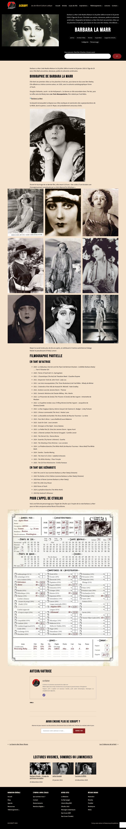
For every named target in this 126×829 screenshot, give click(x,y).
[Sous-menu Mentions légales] (44, 806)
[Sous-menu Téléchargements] (102, 5)
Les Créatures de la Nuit (107, 744)
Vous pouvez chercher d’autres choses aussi (79, 52)
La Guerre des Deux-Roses (19, 744)
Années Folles (81, 38)
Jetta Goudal (57, 776)
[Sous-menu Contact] (117, 5)
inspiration (98, 38)
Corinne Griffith (80, 776)
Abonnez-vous (79, 731)
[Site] (44, 695)
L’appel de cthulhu (110, 38)
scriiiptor (46, 680)
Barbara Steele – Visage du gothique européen (39, 777)
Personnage (94, 42)
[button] (25, 212)
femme (90, 38)
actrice (72, 38)
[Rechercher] (117, 56)
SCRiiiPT (23, 5)
